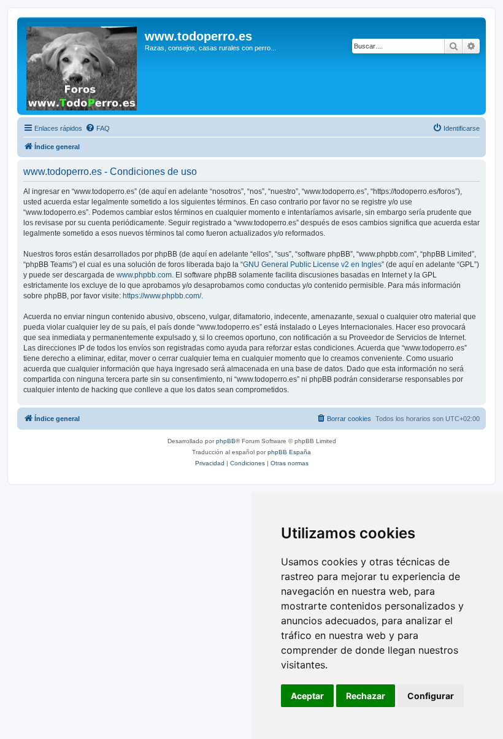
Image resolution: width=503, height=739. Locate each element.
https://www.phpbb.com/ (162, 296)
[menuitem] (97, 128)
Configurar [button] (430, 696)
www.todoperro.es (198, 36)
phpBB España (289, 452)
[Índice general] (82, 66)
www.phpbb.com (144, 275)
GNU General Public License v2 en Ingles (312, 264)
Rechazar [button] (365, 696)
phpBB (226, 441)
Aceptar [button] (307, 696)
